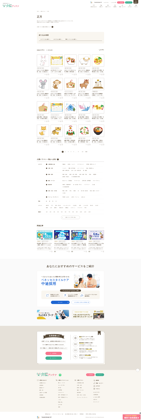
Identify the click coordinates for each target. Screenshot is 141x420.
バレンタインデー (67, 205)
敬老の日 (61, 207)
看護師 (94, 174)
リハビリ (64, 168)
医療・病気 (50, 174)
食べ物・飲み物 (84, 190)
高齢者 (64, 164)
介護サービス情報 (43, 392)
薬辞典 (97, 380)
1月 (46, 211)
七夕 (51, 207)
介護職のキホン (42, 382)
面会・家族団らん (90, 168)
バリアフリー (87, 184)
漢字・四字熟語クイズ (63, 394)
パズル (59, 399)
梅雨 (47, 207)
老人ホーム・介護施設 (67, 180)
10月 (81, 211)
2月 (50, 211)
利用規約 (82, 414)
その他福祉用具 (66, 186)
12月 (89, 211)
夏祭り (55, 207)
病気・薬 (41, 390)
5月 (62, 211)
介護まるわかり (43, 380)
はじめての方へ (106, 2)
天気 (70, 190)
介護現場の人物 (95, 91)
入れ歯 (93, 184)
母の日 (91, 205)
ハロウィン (73, 207)
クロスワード (61, 392)
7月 (69, 211)
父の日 (96, 205)
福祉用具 (50, 184)
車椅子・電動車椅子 (67, 184)
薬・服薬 (85, 170)
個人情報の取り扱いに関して (71, 414)
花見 (80, 205)
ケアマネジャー (80, 164)
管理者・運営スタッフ (91, 164)
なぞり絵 (60, 404)
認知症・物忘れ (66, 176)
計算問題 (60, 390)
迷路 (59, 406)
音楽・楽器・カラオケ (94, 190)
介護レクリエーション (63, 380)
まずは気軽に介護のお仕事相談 (80, 302)
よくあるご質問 (113, 2)
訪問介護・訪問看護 (86, 180)
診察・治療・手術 (83, 174)
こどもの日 (85, 205)
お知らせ (95, 399)
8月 (73, 211)
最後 (86, 151)
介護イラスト (80, 380)
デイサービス (77, 180)
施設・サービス (51, 180)
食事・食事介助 (66, 170)
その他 (64, 193)
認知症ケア (41, 387)
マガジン (98, 388)
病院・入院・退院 (73, 174)
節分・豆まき (58, 205)
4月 (58, 211)
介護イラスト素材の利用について (44, 26)
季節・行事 (65, 190)
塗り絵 (59, 387)
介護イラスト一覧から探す (47, 159)
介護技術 (41, 385)
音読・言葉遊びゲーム (63, 397)
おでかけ (98, 386)
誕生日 (47, 205)
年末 (85, 207)
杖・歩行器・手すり (77, 184)
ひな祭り (75, 205)
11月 (85, 211)
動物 (75, 190)
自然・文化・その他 (40, 68)
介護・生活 (50, 168)
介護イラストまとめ (45, 241)
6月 (65, 211)
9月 (77, 211)
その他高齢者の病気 (75, 176)
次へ (83, 151)
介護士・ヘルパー (71, 164)
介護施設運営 (42, 397)
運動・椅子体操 (72, 168)
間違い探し (60, 402)
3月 (54, 211)
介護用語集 (95, 394)
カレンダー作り (61, 385)
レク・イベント (80, 168)
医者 (90, 174)
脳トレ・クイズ (61, 382)
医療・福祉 (65, 174)
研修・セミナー (99, 383)
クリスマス (80, 207)
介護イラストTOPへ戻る (70, 217)
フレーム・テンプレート (55, 68)
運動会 (66, 207)
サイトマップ (96, 401)
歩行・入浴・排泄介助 (76, 170)
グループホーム (96, 180)
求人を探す (60, 302)
